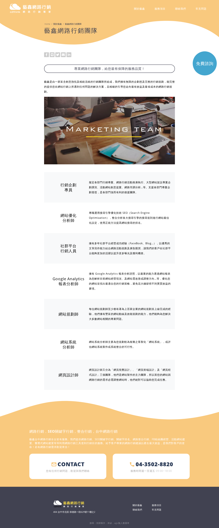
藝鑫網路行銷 (30, 9)
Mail (63, 54)
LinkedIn (69, 54)
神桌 (110, 523)
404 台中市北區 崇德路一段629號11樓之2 (74, 511)
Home (47, 23)
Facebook (46, 54)
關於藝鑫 (57, 23)
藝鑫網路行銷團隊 (73, 23)
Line (52, 54)
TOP (212, 513)
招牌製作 (100, 523)
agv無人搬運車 (121, 523)
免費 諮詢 (204, 63)
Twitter (57, 54)
